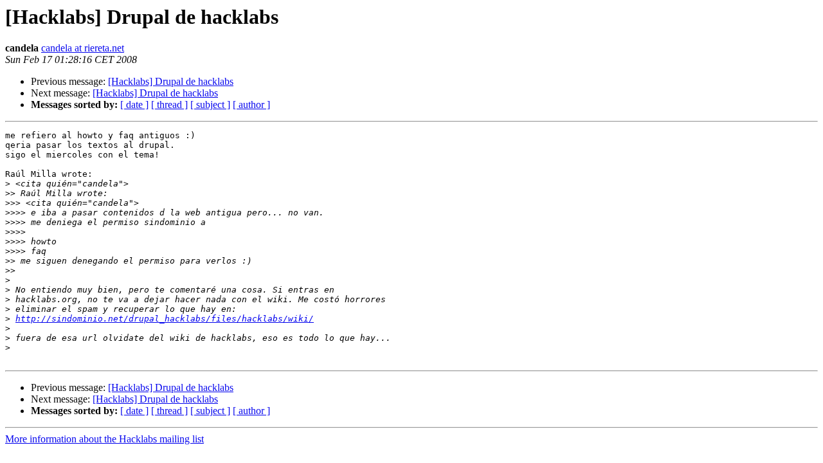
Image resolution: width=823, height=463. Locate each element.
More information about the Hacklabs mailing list (104, 438)
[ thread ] (169, 104)
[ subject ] (210, 104)
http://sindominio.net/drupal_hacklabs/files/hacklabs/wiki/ (164, 318)
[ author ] (251, 104)
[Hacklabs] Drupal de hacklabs (170, 81)
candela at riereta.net (82, 47)
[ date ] (134, 104)
